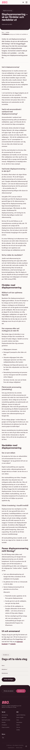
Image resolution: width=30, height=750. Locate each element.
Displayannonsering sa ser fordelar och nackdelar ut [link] (15, 34)
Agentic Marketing (20, 715)
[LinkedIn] (3, 737)
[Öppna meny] (26, 2)
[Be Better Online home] (5, 2)
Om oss (18, 727)
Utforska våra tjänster (9, 691)
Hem (3, 32)
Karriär (18, 725)
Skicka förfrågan (8, 679)
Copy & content (5, 727)
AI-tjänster (4, 725)
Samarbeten (19, 722)
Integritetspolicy (11, 747)
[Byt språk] (23, 2)
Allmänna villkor (19, 747)
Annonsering (5, 715)
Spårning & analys (6, 720)
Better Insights (19, 717)
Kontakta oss (21, 691)
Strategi (3, 722)
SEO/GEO (4, 717)
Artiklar (7, 32)
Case (17, 720)
